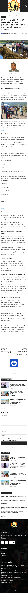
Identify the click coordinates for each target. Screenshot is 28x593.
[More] (22, 36)
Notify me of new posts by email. (10, 440)
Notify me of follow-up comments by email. (12, 438)
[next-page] (4, 408)
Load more (13, 488)
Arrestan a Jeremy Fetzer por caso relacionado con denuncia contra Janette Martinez (18, 457)
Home (2, 13)
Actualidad (7, 13)
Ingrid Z (2, 496)
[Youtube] (13, 542)
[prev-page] (2, 408)
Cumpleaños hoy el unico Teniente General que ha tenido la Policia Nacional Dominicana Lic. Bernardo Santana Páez (13, 572)
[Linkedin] (16, 36)
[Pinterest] (13, 36)
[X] (10, 36)
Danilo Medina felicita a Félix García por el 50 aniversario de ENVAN (6, 351)
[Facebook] (7, 36)
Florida (3, 568)
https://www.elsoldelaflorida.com (14, 371)
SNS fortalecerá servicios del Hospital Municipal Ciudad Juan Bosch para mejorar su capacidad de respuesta (13, 579)
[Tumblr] (19, 36)
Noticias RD (11, 13)
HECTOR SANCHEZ (6, 33)
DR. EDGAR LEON (4, 500)
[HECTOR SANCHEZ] (2, 33)
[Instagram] (6, 542)
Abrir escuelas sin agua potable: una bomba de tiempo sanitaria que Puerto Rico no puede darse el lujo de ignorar (14, 502)
